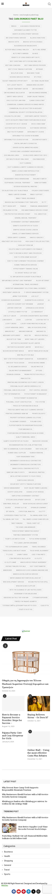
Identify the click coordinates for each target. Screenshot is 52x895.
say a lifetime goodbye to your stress (25, 476)
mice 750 (27, 335)
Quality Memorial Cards (25, 437)
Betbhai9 (39, 69)
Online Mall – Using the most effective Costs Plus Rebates (38, 753)
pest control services (38, 390)
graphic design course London (25, 230)
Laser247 (40, 304)
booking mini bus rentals (20, 77)
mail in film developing (37, 327)
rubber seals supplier (17, 453)
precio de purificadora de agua (25, 406)
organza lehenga (13, 374)
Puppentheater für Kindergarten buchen (25, 425)
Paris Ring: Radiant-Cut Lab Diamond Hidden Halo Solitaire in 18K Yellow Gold (25, 837)
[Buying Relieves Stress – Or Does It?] (38, 703)
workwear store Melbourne (25, 594)
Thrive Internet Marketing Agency (25, 531)
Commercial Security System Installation (25, 112)
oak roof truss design (15, 363)
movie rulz (39, 347)
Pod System (40, 402)
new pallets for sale (25, 355)
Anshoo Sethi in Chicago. (33, 42)
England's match (40, 179)
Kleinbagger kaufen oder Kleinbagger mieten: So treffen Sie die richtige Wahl (24, 802)
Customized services (38, 128)
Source (8, 508)
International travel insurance (25, 284)
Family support (36, 194)
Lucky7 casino (10, 324)
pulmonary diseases (18, 421)
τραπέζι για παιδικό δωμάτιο (25, 601)
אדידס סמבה (45, 605)
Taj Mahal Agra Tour (38, 515)
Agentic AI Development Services (26, 34)
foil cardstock (40, 214)
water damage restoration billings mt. (25, 578)
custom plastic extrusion (15, 128)
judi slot (35, 296)
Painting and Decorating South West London (25, 382)
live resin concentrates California (34, 316)
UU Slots (38, 558)
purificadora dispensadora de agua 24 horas (25, 433)
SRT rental (10, 511)
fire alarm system (10, 210)
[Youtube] (19, 891)
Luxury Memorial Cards (14, 327)
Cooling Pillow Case (12, 116)
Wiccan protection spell (38, 582)
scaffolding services (25, 480)
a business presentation (30, 26)
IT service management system (36, 292)
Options (39, 370)
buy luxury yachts (14, 85)
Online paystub (37, 367)
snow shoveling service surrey (35, 504)
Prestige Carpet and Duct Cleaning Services (25, 410)
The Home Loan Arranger (25, 527)
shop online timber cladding (35, 488)
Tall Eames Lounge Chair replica (35, 519)
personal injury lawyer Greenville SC (25, 386)
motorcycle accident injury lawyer (25, 343)
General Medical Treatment (26, 218)
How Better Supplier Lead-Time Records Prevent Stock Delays (33, 828)
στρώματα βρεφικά (40, 597)
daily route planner (15, 132)
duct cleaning (25, 163)
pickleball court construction (18, 402)
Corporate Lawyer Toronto (36, 116)
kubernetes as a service (34, 300)
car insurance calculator (14, 93)
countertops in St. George (16, 124)
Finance (23, 206)
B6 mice (35, 53)
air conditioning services (16, 38)
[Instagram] (38, 891)
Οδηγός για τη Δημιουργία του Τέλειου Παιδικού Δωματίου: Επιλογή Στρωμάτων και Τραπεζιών (25, 684)
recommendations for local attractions (25, 445)
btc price (37, 77)
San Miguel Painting (37, 472)
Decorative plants (39, 140)
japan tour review (19, 296)
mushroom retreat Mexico (13, 351)
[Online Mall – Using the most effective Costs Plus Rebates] (38, 739)
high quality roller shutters (37, 241)
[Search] (49, 4)
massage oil (41, 331)
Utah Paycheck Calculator (20, 558)
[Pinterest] (23, 891)
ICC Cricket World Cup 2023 (25, 273)
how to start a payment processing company (25, 261)
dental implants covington (25, 143)
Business (8, 851)
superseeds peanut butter (15, 515)
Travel (7, 869)
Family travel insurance (25, 198)
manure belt (10, 331)
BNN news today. (33, 73)
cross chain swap (38, 124)
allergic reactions (37, 38)
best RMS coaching (12, 65)
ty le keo (9, 554)
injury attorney (42, 280)
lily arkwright (37, 312)
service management (12, 488)
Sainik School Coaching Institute (25, 468)
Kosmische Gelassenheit (11, 300)
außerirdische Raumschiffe (25, 46)
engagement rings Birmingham (16, 179)
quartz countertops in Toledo (16, 441)
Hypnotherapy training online (25, 269)
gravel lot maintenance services (25, 234)
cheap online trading (35, 96)
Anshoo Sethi (13, 42)
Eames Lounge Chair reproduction (25, 171)
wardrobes (7, 570)
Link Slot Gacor (9, 316)
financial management (39, 206)
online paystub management (20, 370)
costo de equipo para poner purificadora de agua (25, 120)
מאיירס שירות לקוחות (25, 609)
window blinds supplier (25, 586)
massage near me (25, 331)
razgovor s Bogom (40, 441)
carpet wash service (15, 96)
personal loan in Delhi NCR (14, 390)
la (48, 300)
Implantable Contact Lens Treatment (17, 280)
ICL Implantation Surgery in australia (25, 277)
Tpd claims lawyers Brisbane (25, 543)
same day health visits (16, 472)
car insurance (37, 89)
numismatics (42, 359)
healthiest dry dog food (11, 241)
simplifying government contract (25, 496)
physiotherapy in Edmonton (25, 398)
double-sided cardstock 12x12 (35, 155)
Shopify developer (14, 492)
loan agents (7, 320)
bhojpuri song (17, 73)
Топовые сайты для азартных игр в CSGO (19, 605)
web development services (13, 582)
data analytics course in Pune (16, 140)
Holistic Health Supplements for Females (25, 249)
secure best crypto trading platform (25, 484)
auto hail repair (39, 50)
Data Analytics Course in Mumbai (25, 136)
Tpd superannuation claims (16, 547)
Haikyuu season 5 (36, 237)
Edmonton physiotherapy (25, 175)
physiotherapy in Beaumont (35, 394)
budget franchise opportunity (15, 81)
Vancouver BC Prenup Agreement (33, 562)
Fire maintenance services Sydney (34, 210)
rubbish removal (36, 453)
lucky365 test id (42, 320)
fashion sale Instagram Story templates (21, 202)
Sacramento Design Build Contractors (25, 461)
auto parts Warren (20, 53)
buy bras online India (40, 81)
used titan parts (38, 554)
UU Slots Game (10, 562)
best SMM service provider (35, 65)
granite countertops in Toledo (25, 226)
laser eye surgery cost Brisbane (20, 304)
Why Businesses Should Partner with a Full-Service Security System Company (25, 795)
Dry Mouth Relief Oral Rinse (17, 159)
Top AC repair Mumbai (37, 539)
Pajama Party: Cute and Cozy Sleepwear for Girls (12, 736)
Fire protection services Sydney (17, 214)
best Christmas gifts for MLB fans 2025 (25, 61)
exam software (40, 183)
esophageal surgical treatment (17, 183)
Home (15, 15)
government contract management (25, 222)
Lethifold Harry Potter (17, 312)
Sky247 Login (40, 500)
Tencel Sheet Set (33, 523)
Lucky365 (28, 320)
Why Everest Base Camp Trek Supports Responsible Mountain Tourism (20, 789)
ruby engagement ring (26, 457)
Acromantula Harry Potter (25, 30)
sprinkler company (38, 508)
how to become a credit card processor (25, 253)
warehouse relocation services (25, 574)
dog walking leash (11, 155)
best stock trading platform (20, 69)
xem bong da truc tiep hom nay (16, 597)
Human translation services (25, 265)
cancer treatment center (18, 89)
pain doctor (25, 378)
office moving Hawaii (36, 363)
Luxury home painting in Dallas (33, 324)
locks (18, 320)
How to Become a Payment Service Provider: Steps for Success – (12, 718)
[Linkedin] (28, 891)
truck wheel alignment (39, 551)
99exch (13, 26)
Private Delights (38, 414)
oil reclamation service (17, 367)
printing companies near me (17, 414)
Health (7, 856)
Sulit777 (42, 511)
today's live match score (15, 539)
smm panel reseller (11, 504)
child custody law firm (15, 100)
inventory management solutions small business (25, 288)
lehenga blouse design (35, 308)
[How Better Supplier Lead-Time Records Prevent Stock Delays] (9, 828)
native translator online (38, 351)
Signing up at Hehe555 (35, 492)
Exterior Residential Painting (25, 186)
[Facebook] (14, 891)
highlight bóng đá (25, 245)
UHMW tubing (22, 554)
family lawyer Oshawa (17, 194)
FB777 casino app (9, 206)
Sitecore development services (18, 500)
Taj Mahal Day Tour (11, 519)
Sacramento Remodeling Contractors (25, 464)
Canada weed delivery (35, 85)
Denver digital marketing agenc (25, 147)
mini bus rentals (41, 335)
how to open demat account (25, 257)
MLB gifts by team (14, 339)
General (7, 865)
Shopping (8, 860)
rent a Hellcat (41, 449)
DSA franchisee (39, 159)
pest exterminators (12, 394)
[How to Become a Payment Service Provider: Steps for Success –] (13, 703)
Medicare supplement (11, 335)
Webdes (4, 886)
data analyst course (35, 132)
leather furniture (14, 308)
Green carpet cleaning (17, 237)
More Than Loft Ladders (34, 339)
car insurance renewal (38, 93)
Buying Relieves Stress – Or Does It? (37, 716)
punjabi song (35, 421)
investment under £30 (11, 292)
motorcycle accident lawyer (19, 347)
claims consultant (37, 100)
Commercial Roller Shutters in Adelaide (25, 108)
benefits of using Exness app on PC (25, 57)
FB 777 (44, 202)
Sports (7, 874)
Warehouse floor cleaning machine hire (32, 570)
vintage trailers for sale (15, 566)
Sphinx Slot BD (21, 508)
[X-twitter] (33, 891)
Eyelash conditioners (40, 190)
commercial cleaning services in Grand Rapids (25, 104)
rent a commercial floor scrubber (18, 449)
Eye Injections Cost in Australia (15, 190)
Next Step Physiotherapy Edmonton (18, 359)
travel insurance (39, 547)
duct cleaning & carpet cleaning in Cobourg (25, 167)
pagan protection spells (34, 374)
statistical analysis (27, 511)
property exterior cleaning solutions (25, 418)
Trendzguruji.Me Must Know (14, 551)
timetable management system (25, 535)
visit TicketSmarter (37, 566)
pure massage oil (25, 429)
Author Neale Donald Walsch (17, 50)
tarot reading (17, 523)
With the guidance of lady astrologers (25, 590)
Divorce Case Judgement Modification (25, 151)
